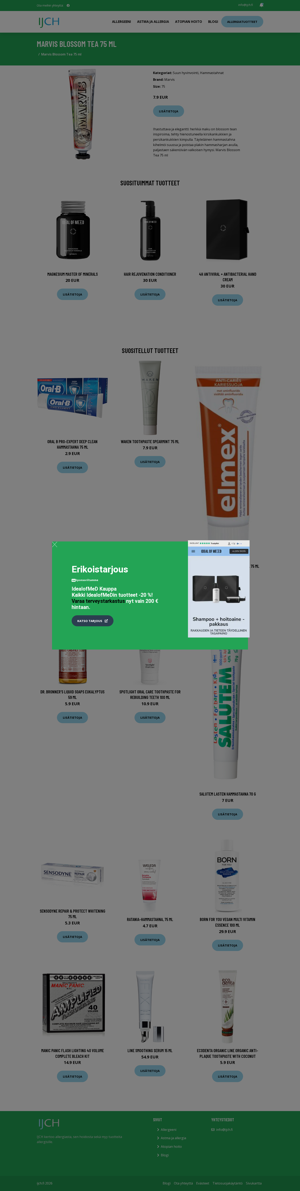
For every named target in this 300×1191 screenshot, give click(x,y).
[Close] (54, 544)
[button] (92, 620)
